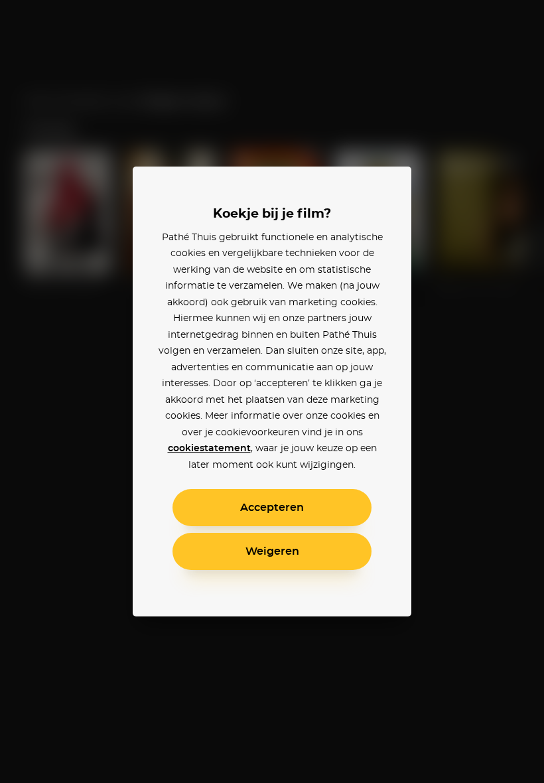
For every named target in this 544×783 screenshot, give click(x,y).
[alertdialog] (272, 391)
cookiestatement (209, 448)
